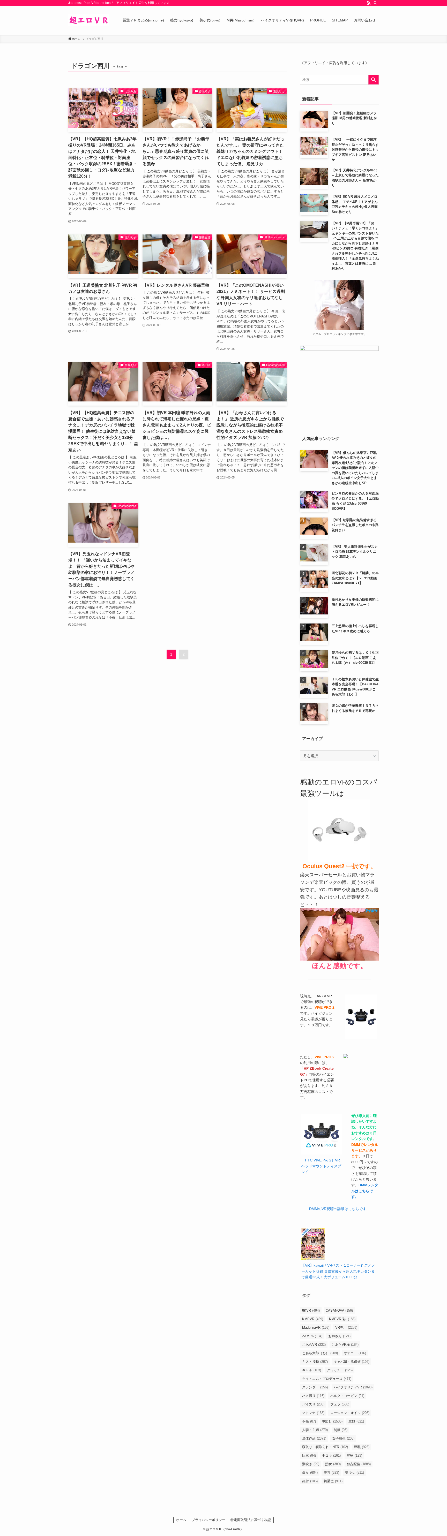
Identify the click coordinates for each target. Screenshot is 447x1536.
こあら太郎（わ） (320, 1353)
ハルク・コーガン (347, 1396)
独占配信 (359, 1464)
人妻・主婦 (315, 1430)
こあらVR (314, 1345)
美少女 (354, 1472)
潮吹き (310, 1464)
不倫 (309, 1421)
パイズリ (313, 1404)
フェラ (339, 1404)
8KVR (311, 1310)
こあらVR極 (345, 1345)
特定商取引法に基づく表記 (250, 1520)
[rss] (368, 3)
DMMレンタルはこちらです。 (364, 1191)
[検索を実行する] (373, 80)
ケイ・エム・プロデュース (326, 1379)
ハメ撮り (313, 1396)
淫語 (354, 1455)
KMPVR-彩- (342, 1319)
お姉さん (339, 1336)
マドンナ (313, 1413)
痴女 (310, 1472)
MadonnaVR (315, 1327)
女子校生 (343, 1438)
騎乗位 (333, 1481)
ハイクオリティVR (353, 1387)
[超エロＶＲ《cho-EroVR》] (88, 20)
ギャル (311, 1370)
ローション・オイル (349, 1413)
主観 (356, 1421)
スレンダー (315, 1387)
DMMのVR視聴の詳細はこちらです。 (339, 1209)
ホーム (181, 1520)
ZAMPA (312, 1336)
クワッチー (340, 1370)
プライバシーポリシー (208, 1520)
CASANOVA (339, 1310)
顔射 (310, 1481)
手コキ (331, 1455)
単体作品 (314, 1438)
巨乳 (361, 1447)
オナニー (355, 1353)
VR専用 (346, 1327)
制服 (340, 1430)
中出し (332, 1421)
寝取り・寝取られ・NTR (325, 1447)
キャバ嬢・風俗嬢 (351, 1362)
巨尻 (309, 1455)
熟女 (333, 1464)
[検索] (375, 3)
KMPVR (312, 1319)
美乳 (331, 1472)
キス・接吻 (315, 1362)
